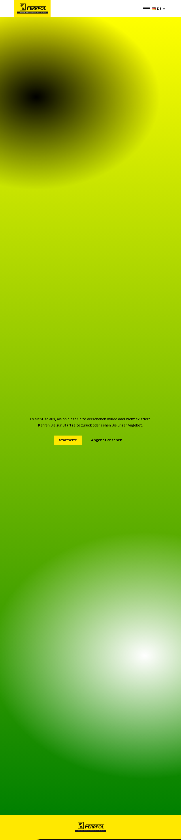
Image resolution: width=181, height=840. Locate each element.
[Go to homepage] (32, 8)
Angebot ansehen (106, 440)
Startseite (68, 440)
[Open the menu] (146, 8)
